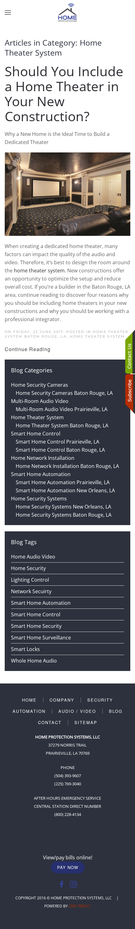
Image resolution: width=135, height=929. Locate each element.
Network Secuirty (31, 591)
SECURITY (100, 700)
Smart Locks (25, 649)
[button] (8, 12)
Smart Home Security (36, 626)
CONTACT (50, 722)
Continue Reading (28, 349)
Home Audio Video (33, 556)
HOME (29, 700)
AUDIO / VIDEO (77, 711)
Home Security (28, 568)
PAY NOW (67, 867)
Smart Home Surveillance (41, 637)
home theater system (39, 270)
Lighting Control (30, 579)
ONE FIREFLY (80, 906)
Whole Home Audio (34, 660)
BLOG (115, 711)
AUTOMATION (29, 711)
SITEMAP (85, 722)
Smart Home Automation (41, 602)
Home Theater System (97, 336)
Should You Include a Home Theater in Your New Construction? (64, 93)
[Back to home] (67, 12)
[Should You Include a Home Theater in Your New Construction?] (67, 193)
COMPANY (62, 700)
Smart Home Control (35, 614)
